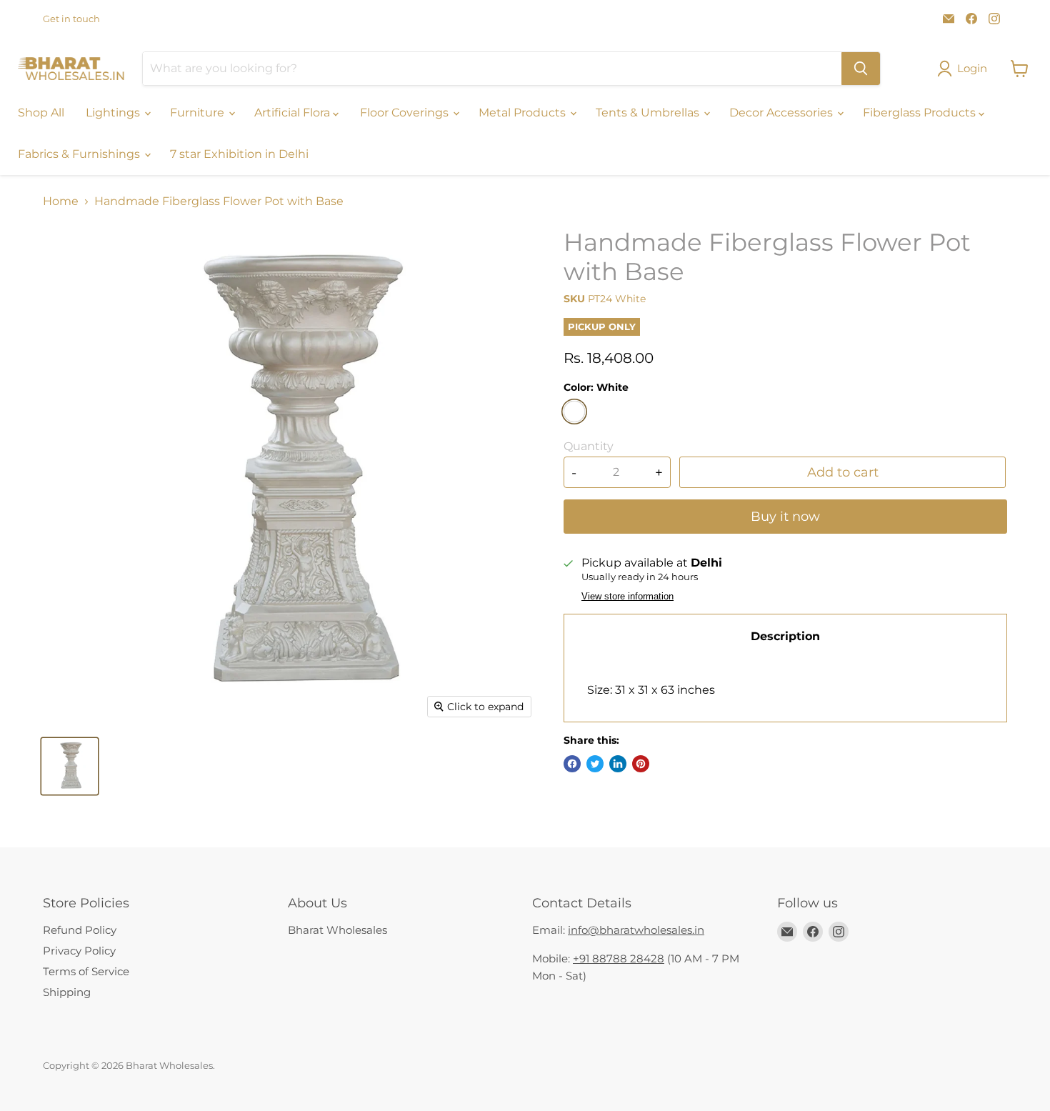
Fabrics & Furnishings (80, 154)
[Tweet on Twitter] (595, 763)
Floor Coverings (405, 112)
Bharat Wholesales (337, 930)
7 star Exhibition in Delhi (239, 154)
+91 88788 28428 (618, 958)
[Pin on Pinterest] (640, 763)
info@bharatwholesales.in (636, 930)
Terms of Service (86, 971)
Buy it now (785, 516)
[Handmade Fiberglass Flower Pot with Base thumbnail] (69, 766)
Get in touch (71, 19)
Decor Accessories (782, 112)
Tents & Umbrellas (649, 112)
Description (785, 636)
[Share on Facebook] (572, 763)
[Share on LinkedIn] (617, 763)
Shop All (41, 112)
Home (61, 201)
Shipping (67, 992)
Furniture (198, 112)
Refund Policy (79, 930)
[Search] (860, 68)
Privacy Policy (79, 950)
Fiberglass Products (921, 112)
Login (972, 68)
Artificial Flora (293, 112)
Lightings (114, 112)
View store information (627, 597)
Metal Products (524, 112)
